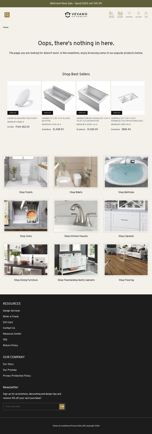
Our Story (8, 364)
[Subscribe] (62, 406)
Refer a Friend (10, 316)
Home (5, 27)
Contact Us (9, 328)
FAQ (5, 339)
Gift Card (8, 322)
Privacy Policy (77, 426)
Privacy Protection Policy (17, 375)
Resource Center (12, 333)
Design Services (11, 310)
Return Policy (10, 345)
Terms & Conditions (61, 426)
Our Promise (10, 370)
